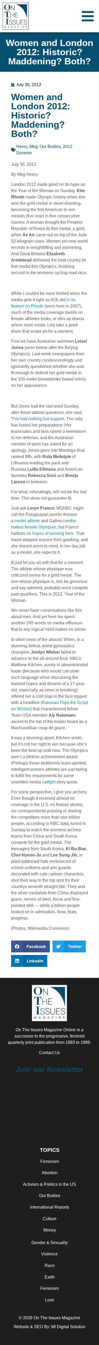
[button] (30, 946)
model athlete (27, 521)
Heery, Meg (26, 146)
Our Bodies (50, 146)
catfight (48, 782)
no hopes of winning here (50, 533)
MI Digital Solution (68, 1327)
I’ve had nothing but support (38, 419)
